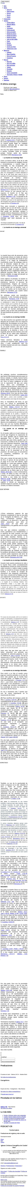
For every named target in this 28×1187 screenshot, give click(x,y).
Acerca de (9, 10)
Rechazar (21, 1185)
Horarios (3, 1165)
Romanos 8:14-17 (7, 954)
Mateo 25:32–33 (4, 337)
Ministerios (6, 50)
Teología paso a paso (12, 49)
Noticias (9, 43)
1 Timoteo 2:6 (16, 872)
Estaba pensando (11, 30)
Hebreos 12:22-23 (20, 833)
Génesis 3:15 (10, 634)
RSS (2, 1141)
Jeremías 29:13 (10, 850)
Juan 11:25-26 (15, 655)
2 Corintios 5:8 (13, 842)
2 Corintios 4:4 (14, 203)
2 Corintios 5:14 (5, 872)
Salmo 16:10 (20, 706)
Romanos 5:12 (12, 292)
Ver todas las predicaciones (8, 1077)
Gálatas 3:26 (22, 954)
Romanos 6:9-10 (20, 880)
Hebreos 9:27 (23, 341)
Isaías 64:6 (23, 395)
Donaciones (6, 80)
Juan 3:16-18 (22, 873)
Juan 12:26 (6, 480)
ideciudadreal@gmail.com (11, 1163)
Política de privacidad (14, 1171)
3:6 (13, 901)
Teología (9, 67)
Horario (8, 15)
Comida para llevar (11, 47)
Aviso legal (4, 1171)
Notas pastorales (11, 65)
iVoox (2, 1139)
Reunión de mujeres (11, 34)
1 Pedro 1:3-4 (15, 798)
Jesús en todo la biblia (12, 39)
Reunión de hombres (12, 36)
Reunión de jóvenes (11, 37)
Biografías (9, 62)
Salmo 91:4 (19, 1022)
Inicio (5, 6)
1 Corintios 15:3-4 (14, 808)
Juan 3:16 (4, 750)
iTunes (2, 1142)
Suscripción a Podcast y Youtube (14, 75)
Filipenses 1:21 (10, 825)
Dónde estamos (10, 11)
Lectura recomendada (12, 73)
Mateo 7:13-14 (14, 407)
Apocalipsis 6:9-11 (18, 838)
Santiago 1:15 (10, 196)
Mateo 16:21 (22, 912)
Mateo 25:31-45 (6, 990)
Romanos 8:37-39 (16, 557)
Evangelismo (10, 58)
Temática (6, 21)
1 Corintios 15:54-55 (10, 700)
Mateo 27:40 (14, 913)
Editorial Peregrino (11, 56)
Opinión (8, 26)
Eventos (8, 17)
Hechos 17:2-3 (6, 720)
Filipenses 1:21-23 (12, 843)
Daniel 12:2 (4, 737)
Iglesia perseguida (11, 32)
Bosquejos (9, 71)
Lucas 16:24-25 (5, 837)
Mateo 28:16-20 (6, 472)
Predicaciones (7, 19)
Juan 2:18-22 (5, 913)
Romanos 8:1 (4, 189)
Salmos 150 (4, 1107)
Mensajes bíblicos (11, 24)
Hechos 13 (5, 713)
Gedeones (9, 52)
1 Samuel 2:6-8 (10, 140)
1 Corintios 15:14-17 (8, 727)
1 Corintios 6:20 (6, 949)
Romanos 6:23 (16, 155)
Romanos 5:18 (14, 299)
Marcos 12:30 (5, 479)
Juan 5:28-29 (13, 737)
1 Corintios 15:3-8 (15, 703)
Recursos (6, 60)
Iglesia (5, 8)
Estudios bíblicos (11, 23)
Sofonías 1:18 (5, 1011)
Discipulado (9, 69)
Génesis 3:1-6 (9, 594)
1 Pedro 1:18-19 (17, 949)
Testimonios (10, 28)
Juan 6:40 (24, 443)
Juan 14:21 (5, 524)
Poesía (8, 41)
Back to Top (4, 1180)
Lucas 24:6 (23, 913)
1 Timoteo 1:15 (19, 680)
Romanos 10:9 (11, 878)
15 (11, 872)
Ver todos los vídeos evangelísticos (10, 1091)
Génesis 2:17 (15, 622)
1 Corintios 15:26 (7, 216)
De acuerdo (16, 1185)
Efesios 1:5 (4, 955)
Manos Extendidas (11, 54)
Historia (9, 13)
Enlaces (5, 76)
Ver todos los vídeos (6, 1108)
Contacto (6, 78)
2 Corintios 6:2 (19, 224)
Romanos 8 (18, 884)
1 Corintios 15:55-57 (7, 922)
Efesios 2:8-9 (5, 393)
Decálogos (9, 45)
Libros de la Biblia (11, 63)
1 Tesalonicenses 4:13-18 (15, 817)
